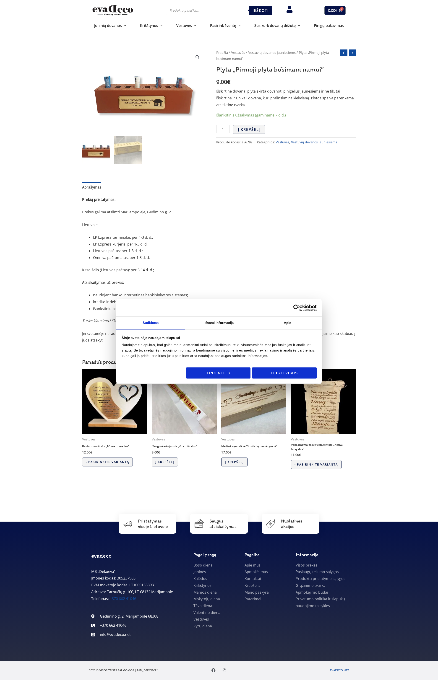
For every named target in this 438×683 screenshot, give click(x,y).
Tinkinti (216, 373)
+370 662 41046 (123, 598)
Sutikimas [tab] (151, 323)
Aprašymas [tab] (91, 187)
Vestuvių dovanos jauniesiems (272, 52)
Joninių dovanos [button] (108, 25)
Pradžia (222, 52)
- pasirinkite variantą (107, 462)
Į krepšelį (249, 129)
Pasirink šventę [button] (223, 25)
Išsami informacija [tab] (219, 323)
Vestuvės (238, 52)
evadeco (101, 555)
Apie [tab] (287, 323)
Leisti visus (284, 373)
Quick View (114, 430)
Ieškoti (261, 10)
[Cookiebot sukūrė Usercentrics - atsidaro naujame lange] (297, 307)
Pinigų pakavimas (329, 25)
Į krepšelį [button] (164, 462)
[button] (197, 57)
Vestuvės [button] (184, 25)
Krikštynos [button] (149, 25)
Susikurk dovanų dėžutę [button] (275, 25)
